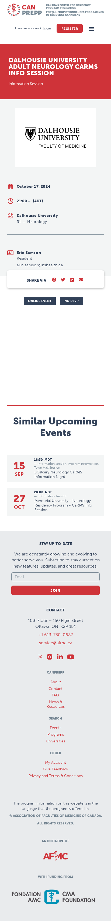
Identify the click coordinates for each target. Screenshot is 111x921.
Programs (55, 734)
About (55, 682)
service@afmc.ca (55, 642)
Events (55, 727)
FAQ (55, 695)
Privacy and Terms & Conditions (56, 776)
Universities (55, 741)
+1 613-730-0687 (55, 634)
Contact (55, 688)
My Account (55, 762)
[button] (91, 28)
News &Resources (56, 704)
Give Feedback (55, 769)
